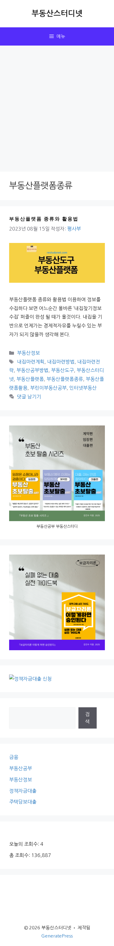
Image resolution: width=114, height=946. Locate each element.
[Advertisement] (57, 105)
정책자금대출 (22, 790)
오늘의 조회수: (24, 844)
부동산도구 (62, 370)
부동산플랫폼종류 (65, 379)
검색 (87, 718)
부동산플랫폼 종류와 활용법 (43, 218)
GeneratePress (57, 936)
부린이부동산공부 (48, 387)
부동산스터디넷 (57, 13)
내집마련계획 (30, 361)
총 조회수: (20, 855)
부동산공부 (20, 768)
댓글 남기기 (29, 396)
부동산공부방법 (32, 370)
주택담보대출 (22, 801)
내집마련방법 (60, 361)
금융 (13, 757)
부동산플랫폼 (30, 379)
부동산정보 (28, 352)
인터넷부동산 (83, 387)
